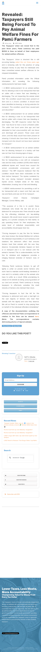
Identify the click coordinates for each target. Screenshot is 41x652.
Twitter (26, 390)
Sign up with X (21, 484)
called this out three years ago (27, 62)
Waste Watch (17, 326)
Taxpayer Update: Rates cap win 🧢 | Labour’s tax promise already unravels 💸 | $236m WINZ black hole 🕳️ (20, 424)
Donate (20, 410)
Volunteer (20, 402)
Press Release (7, 326)
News (26, 361)
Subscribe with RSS (13, 494)
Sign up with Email (21, 475)
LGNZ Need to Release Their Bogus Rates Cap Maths (20, 440)
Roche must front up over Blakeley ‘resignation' (18, 429)
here (37, 317)
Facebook (18, 390)
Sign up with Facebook (21, 480)
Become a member (21, 406)
